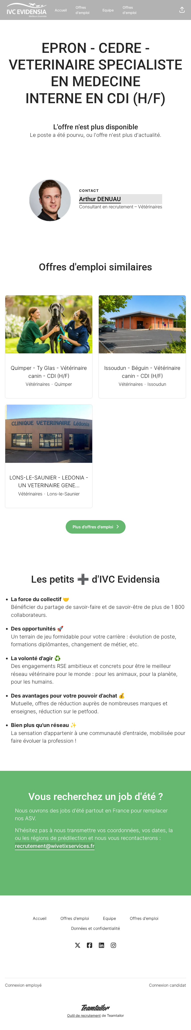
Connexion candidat (167, 985)
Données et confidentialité (95, 928)
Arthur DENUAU (100, 199)
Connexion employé (23, 985)
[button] (182, 10)
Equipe (108, 10)
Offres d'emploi (82, 10)
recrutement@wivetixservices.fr (55, 846)
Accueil (61, 10)
